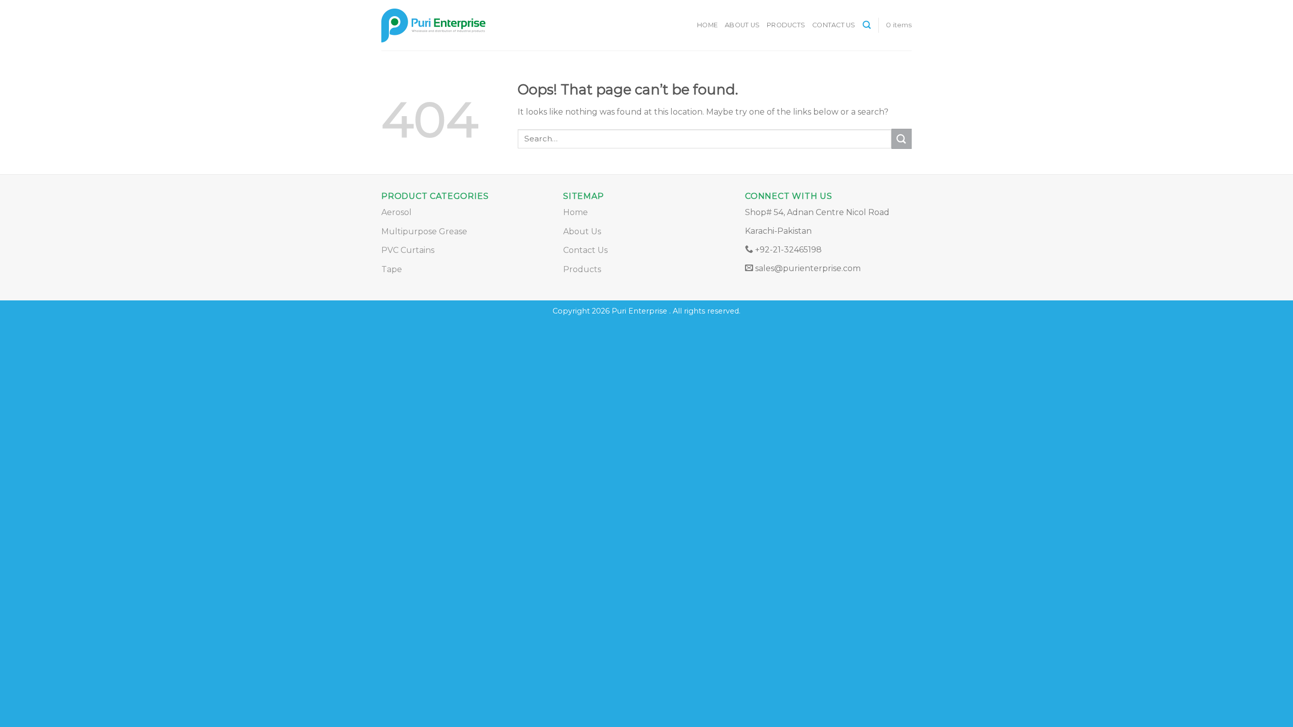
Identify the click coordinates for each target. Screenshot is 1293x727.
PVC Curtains (407, 250)
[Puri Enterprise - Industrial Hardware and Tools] (469, 25)
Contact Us (834, 25)
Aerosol (396, 212)
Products (786, 25)
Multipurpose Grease (424, 231)
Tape (391, 269)
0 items (899, 25)
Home (707, 25)
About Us (742, 25)
